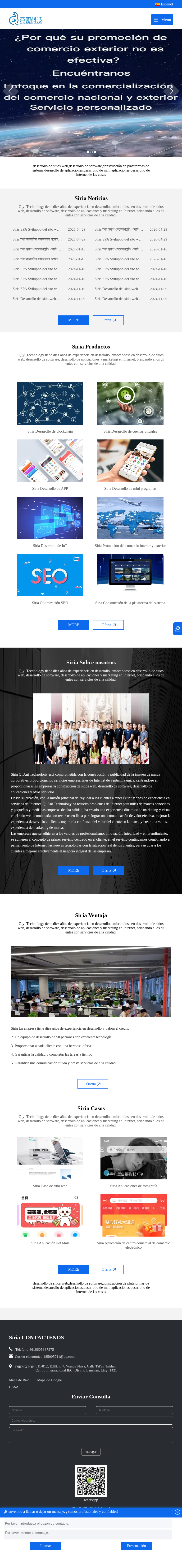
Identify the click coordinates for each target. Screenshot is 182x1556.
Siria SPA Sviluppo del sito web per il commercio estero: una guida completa (37, 229)
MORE (73, 320)
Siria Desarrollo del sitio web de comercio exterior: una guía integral (119, 289)
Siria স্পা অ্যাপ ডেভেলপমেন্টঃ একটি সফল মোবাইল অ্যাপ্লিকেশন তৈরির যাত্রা (119, 229)
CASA (13, 1387)
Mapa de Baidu (20, 1380)
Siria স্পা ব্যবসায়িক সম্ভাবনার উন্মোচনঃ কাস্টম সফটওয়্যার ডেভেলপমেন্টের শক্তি (37, 239)
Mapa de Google (49, 1380)
